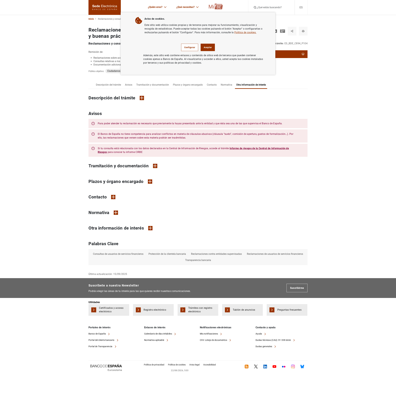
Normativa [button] (98, 212)
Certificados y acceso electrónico (111, 309)
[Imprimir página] (303, 31)
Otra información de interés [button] (116, 228)
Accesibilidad (209, 364)
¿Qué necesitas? (185, 7)
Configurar (189, 47)
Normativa (226, 84)
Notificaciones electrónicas (215, 327)
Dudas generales (264, 346)
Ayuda (259, 333)
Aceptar (208, 47)
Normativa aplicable (154, 340)
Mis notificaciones (209, 333)
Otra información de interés (251, 84)
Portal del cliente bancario (101, 340)
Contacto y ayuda (265, 327)
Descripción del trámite (108, 84)
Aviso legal (194, 364)
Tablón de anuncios (244, 309)
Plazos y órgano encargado (188, 84)
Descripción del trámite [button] (111, 97)
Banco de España (97, 333)
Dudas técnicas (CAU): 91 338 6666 (273, 340)
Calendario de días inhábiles (158, 333)
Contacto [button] (97, 197)
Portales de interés (99, 327)
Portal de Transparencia (100, 346)
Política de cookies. (245, 32)
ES (301, 7)
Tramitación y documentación (152, 84)
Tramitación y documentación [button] (118, 165)
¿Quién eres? (155, 7)
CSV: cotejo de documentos (214, 340)
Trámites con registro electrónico (200, 309)
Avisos (128, 84)
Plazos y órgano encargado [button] (116, 181)
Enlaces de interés (155, 327)
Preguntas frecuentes (289, 309)
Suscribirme (297, 287)
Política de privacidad (154, 364)
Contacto (212, 84)
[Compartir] (292, 31)
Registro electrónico (155, 309)
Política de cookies (177, 364)
